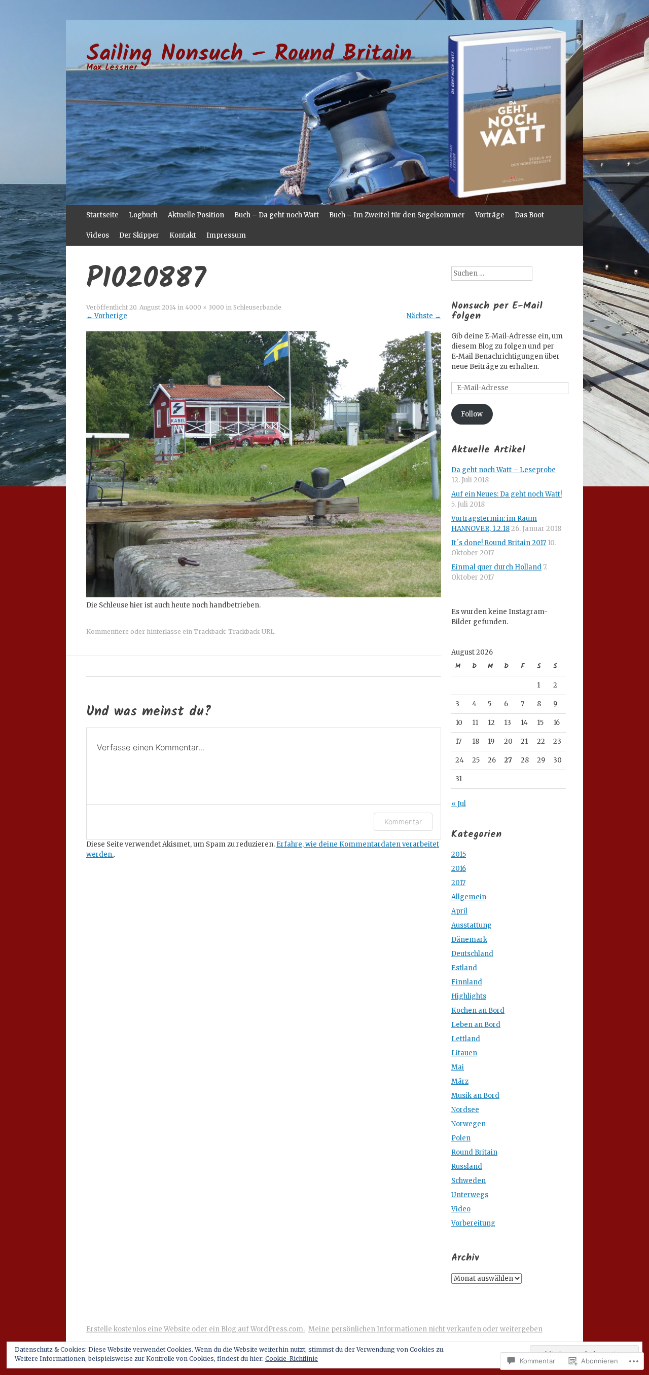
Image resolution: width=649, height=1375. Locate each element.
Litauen (464, 1053)
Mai (457, 1067)
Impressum (226, 235)
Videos (97, 235)
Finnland (466, 982)
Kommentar (403, 821)
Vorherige (106, 316)
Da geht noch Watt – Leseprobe (503, 470)
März (459, 1081)
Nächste (424, 316)
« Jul (458, 803)
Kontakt (182, 235)
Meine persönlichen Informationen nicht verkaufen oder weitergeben (425, 1329)
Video (461, 1209)
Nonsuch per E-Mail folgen (497, 311)
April (459, 911)
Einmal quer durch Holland (496, 567)
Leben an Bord (475, 1024)
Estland (464, 968)
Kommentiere (107, 631)
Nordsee (465, 1109)
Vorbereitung (473, 1223)
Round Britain (474, 1152)
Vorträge (489, 215)
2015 (458, 854)
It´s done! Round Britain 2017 (498, 543)
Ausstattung (471, 925)
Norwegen (468, 1124)
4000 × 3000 (204, 307)
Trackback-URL (251, 631)
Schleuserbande (257, 307)
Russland (466, 1166)
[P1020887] (263, 595)
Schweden (468, 1180)
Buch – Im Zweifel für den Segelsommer (397, 215)
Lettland (465, 1039)
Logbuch (143, 215)
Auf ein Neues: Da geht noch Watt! (506, 494)
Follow (472, 414)
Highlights (468, 996)
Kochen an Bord (477, 1010)
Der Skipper (139, 235)
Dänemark (469, 939)
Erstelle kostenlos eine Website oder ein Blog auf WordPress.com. (195, 1329)
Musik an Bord (475, 1095)
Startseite (102, 215)
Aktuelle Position (196, 215)
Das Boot (529, 215)
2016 (458, 868)
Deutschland (472, 953)
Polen (461, 1138)
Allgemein (468, 897)
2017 (458, 883)
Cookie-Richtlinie (291, 1358)
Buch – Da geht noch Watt (276, 215)
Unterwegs (469, 1195)
